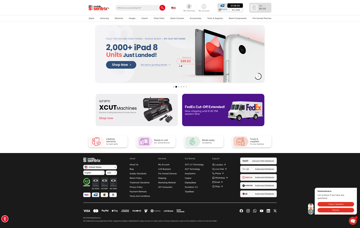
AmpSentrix (190, 173)
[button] (174, 87)
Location (219, 164)
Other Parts (159, 18)
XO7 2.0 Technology (194, 164)
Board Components (238, 18)
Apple (91, 18)
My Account (163, 164)
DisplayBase (190, 182)
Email (217, 182)
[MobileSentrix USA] (99, 7)
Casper (188, 178)
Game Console (177, 18)
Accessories (195, 18)
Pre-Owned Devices (262, 18)
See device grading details (154, 65)
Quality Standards (138, 173)
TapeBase (189, 191)
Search (162, 8)
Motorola (119, 18)
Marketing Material (167, 182)
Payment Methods (138, 191)
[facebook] (241, 211)
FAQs (217, 186)
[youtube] (261, 211)
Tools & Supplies (215, 18)
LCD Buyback (164, 169)
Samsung (104, 18)
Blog (132, 169)
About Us (134, 164)
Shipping (162, 178)
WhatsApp (220, 178)
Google (132, 18)
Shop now (106, 118)
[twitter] (275, 210)
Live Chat (219, 169)
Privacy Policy (136, 187)
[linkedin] (268, 211)
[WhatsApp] (254, 211)
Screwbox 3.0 (191, 187)
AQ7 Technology (192, 169)
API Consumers (165, 187)
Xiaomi (144, 18)
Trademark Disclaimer (140, 182)
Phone (218, 173)
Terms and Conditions (140, 196)
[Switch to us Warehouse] (173, 7)
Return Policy (136, 178)
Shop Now (120, 65)
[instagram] (248, 211)
